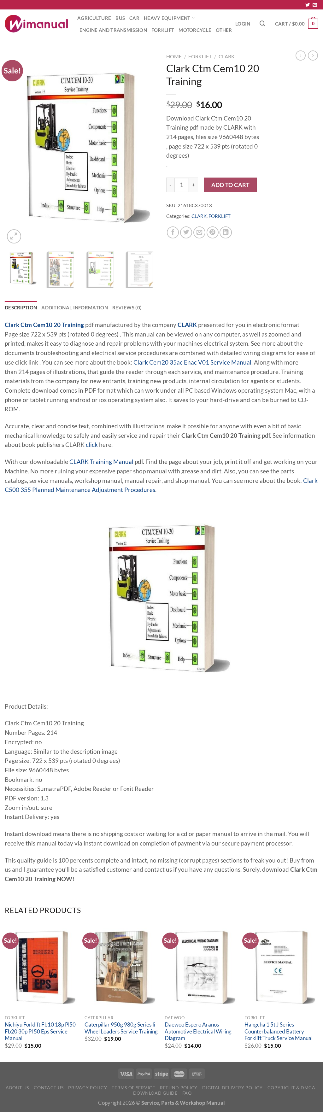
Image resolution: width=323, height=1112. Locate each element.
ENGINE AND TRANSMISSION (113, 30)
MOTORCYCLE (195, 30)
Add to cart (230, 184)
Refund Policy (178, 1087)
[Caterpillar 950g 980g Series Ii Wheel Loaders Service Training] (121, 967)
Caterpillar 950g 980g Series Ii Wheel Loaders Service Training (121, 1028)
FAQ (187, 1093)
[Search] (262, 23)
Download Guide (155, 1093)
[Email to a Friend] (199, 232)
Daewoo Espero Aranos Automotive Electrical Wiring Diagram (198, 1031)
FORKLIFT (162, 30)
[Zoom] (14, 236)
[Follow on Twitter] (307, 5)
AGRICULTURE (94, 18)
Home (174, 56)
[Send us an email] (315, 5)
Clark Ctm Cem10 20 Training (44, 324)
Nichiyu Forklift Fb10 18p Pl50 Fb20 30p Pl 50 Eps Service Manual (40, 1031)
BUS (120, 18)
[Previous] (15, 147)
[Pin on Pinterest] (213, 232)
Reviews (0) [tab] (127, 307)
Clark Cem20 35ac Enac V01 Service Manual (192, 362)
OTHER (224, 30)
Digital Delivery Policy (232, 1087)
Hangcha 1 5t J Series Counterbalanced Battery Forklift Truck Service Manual (278, 1031)
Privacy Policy (87, 1087)
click (92, 444)
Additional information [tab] (74, 307)
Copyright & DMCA (291, 1087)
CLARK (227, 56)
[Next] (145, 147)
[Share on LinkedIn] (226, 232)
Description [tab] (21, 307)
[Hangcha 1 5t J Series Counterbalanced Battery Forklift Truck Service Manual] (281, 967)
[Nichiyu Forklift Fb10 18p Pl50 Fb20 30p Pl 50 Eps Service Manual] (42, 967)
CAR (134, 18)
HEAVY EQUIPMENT (167, 18)
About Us (17, 1087)
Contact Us (48, 1087)
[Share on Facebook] (173, 232)
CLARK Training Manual (101, 461)
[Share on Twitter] (186, 232)
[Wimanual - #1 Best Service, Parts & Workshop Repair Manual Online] (36, 23)
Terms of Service (133, 1087)
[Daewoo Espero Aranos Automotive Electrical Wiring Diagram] (201, 967)
